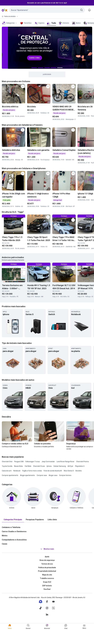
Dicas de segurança (47, 560)
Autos (78, 23)
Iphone (49, 466)
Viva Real (47, 589)
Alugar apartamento (27, 475)
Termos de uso (47, 564)
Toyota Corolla (7, 466)
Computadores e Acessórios (14, 540)
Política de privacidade (47, 567)
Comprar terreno (65, 475)
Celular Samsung (59, 466)
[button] (47, 10)
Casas (4, 544)
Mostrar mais (49, 549)
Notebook (16, 471)
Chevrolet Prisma (82, 461)
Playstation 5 (79, 466)
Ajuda (47, 557)
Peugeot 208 (19, 461)
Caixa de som (7, 471)
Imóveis (65, 23)
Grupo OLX (47, 582)
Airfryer (70, 466)
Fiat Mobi (28, 466)
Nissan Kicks (18, 466)
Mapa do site (47, 575)
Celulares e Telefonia (11, 527)
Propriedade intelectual (47, 571)
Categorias (10, 23)
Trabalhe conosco (47, 578)
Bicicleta (79, 471)
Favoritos (27, 23)
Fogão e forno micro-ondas (32, 471)
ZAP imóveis (47, 586)
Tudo (53, 23)
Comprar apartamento (10, 475)
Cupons (41, 23)
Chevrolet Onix (7, 461)
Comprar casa (42, 475)
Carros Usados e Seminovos (14, 531)
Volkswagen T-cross (32, 461)
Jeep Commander (48, 461)
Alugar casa (53, 475)
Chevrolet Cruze (39, 466)
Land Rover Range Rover (65, 461)
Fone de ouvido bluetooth (53, 471)
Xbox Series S (69, 471)
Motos (4, 535)
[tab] (13, 519)
